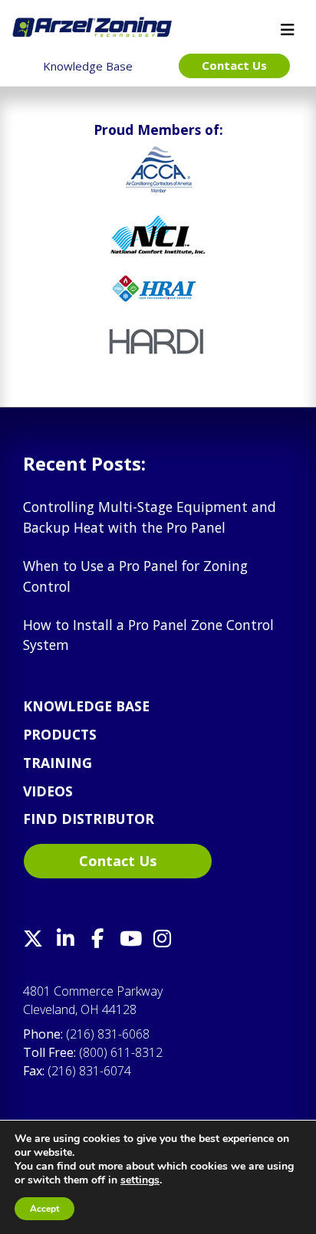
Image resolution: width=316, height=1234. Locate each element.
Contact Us (117, 861)
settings (140, 1180)
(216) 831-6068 (108, 1034)
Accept (44, 1209)
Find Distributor (88, 818)
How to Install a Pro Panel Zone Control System (148, 634)
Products (60, 734)
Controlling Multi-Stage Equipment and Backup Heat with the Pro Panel (149, 516)
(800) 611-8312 (121, 1052)
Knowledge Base (86, 706)
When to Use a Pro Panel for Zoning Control (135, 575)
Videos (48, 791)
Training (57, 762)
